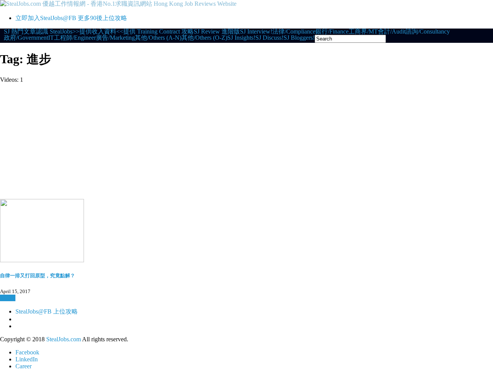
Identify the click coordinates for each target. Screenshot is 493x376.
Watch (7, 298)
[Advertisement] (246, 141)
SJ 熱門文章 (20, 32)
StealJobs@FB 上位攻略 (46, 311)
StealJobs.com (63, 339)
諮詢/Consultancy (428, 32)
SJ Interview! (256, 32)
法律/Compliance (293, 32)
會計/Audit (392, 32)
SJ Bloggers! (299, 38)
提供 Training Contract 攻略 (158, 32)
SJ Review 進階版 (217, 32)
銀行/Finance (332, 32)
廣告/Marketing (115, 38)
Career (23, 366)
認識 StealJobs (54, 32)
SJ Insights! (241, 38)
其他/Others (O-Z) (204, 38)
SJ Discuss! (269, 38)
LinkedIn (26, 359)
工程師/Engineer (75, 38)
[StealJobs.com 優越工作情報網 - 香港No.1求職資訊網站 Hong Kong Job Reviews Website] (118, 3)
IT (51, 38)
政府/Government (26, 38)
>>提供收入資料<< (97, 32)
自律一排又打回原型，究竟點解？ (37, 275)
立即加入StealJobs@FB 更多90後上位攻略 (71, 18)
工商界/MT (363, 32)
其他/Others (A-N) (158, 38)
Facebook (27, 352)
